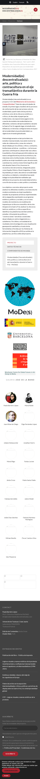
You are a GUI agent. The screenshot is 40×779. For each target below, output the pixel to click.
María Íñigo (11, 461)
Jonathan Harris (29, 443)
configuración (10, 770)
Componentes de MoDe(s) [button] (18, 251)
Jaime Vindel (29, 499)
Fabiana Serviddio (11, 499)
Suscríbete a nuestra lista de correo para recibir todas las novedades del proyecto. (18, 722)
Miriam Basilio (11, 538)
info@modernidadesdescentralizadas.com (17, 617)
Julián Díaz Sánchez (11, 517)
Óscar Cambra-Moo (29, 538)
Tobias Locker (29, 461)
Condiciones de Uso (28, 748)
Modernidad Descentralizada (12, 9)
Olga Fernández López (29, 424)
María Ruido (29, 405)
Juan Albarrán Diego (11, 424)
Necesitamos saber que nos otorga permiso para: (19, 734)
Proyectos (11, 21)
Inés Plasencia (11, 557)
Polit (13, 634)
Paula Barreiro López (11, 405)
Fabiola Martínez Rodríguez (29, 518)
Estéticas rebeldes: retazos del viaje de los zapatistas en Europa (16, 676)
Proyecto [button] (11, 243)
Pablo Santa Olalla (29, 480)
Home (4, 21)
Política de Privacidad (12, 748)
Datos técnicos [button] (14, 247)
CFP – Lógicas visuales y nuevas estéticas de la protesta (18, 698)
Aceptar (6, 775)
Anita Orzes (11, 480)
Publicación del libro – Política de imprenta (17, 655)
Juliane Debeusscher (11, 443)
